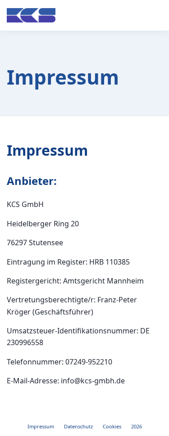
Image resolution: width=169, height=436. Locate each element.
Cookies (112, 426)
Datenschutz (78, 426)
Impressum (40, 426)
